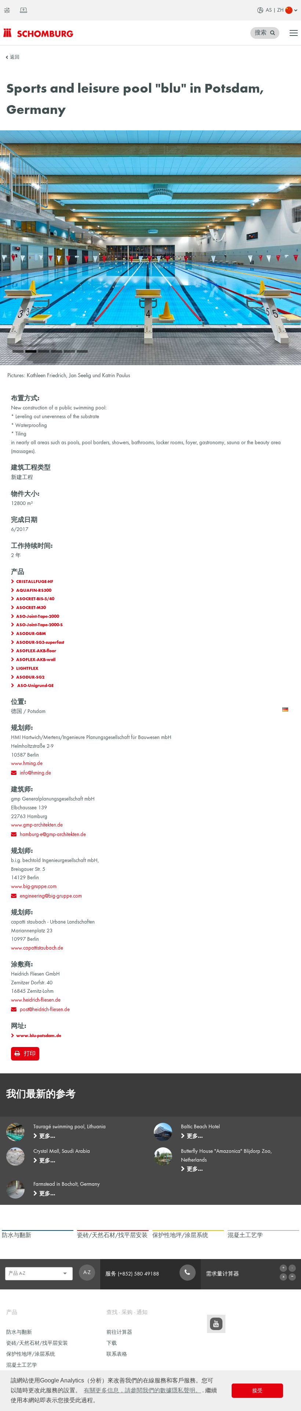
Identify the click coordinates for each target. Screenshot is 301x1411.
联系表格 (116, 1354)
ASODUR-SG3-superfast (40, 642)
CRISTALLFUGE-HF (34, 582)
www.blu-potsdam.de (38, 1036)
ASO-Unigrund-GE (35, 686)
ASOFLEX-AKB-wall (35, 660)
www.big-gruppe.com (34, 886)
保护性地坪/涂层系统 (30, 1354)
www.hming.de (27, 763)
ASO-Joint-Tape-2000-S (39, 625)
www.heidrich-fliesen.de (36, 1000)
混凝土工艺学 (21, 1365)
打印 (30, 1054)
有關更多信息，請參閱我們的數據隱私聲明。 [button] (142, 1390)
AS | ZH (275, 10)
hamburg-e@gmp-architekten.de (53, 834)
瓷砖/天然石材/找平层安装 (37, 1343)
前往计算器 (119, 1332)
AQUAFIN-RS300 (33, 590)
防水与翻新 (19, 1332)
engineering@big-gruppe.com (51, 896)
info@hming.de (35, 773)
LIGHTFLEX (27, 668)
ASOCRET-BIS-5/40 (35, 599)
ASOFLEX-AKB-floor (36, 651)
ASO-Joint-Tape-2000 (37, 616)
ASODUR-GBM (31, 634)
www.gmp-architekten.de (37, 825)
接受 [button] (257, 1390)
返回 (14, 57)
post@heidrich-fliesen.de (45, 1009)
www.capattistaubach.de (37, 948)
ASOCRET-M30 (31, 608)
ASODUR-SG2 (30, 677)
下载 (111, 1343)
